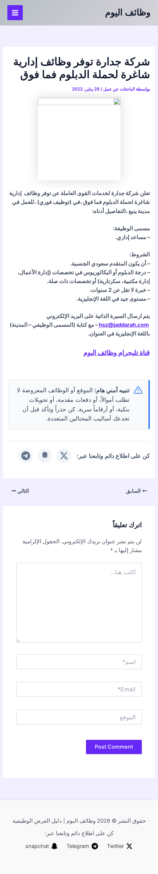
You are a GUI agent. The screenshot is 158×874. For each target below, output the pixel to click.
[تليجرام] (25, 455)
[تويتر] (64, 455)
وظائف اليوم (128, 12)
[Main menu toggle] (15, 13)
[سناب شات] (44, 455)
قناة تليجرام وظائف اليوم (116, 352)
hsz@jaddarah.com (124, 325)
